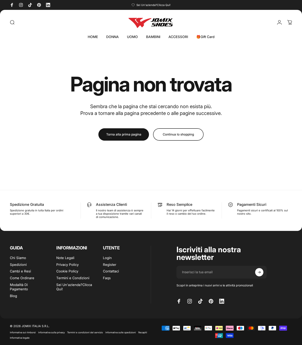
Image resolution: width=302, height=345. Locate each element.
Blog (13, 296)
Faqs (107, 278)
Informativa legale (20, 337)
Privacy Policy (67, 265)
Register (109, 265)
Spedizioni (18, 265)
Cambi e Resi (20, 271)
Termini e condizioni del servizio (85, 332)
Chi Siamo (18, 258)
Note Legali (65, 258)
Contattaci (111, 271)
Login (107, 258)
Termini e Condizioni (72, 278)
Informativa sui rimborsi (23, 332)
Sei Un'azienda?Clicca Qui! (74, 287)
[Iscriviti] (259, 272)
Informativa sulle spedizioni (120, 332)
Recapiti (142, 332)
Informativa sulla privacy (51, 332)
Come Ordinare (22, 278)
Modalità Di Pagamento (19, 287)
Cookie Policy (67, 271)
